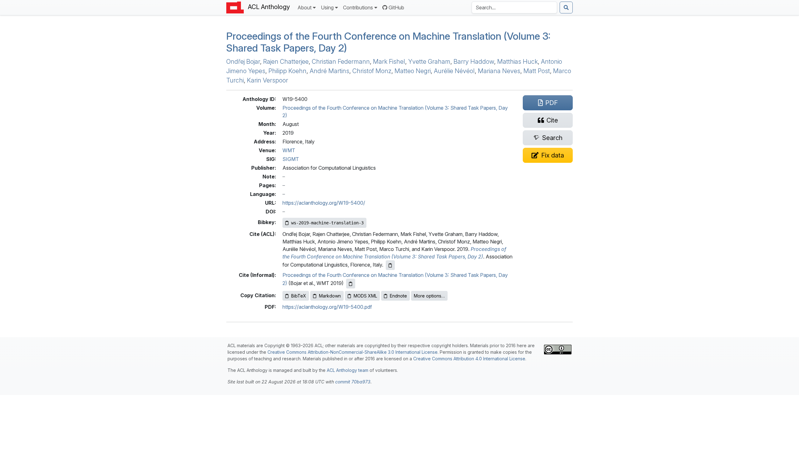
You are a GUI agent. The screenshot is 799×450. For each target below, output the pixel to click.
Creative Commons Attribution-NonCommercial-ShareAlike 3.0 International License (352, 352)
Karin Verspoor (267, 80)
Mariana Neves (499, 71)
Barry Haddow (473, 61)
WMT (288, 150)
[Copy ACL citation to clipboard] (390, 265)
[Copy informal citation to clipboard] (350, 283)
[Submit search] (566, 7)
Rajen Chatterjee (286, 61)
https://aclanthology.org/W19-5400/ (323, 203)
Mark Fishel (389, 61)
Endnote (398, 295)
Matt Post (536, 71)
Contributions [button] (358, 7)
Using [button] (327, 7)
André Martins (329, 71)
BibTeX (298, 295)
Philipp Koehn (287, 71)
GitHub (396, 7)
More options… (429, 295)
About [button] (304, 7)
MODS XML (365, 295)
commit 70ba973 (352, 381)
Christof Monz (371, 71)
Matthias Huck (517, 61)
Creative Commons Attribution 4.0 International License (469, 358)
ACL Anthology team (347, 370)
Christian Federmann (341, 61)
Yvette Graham (429, 61)
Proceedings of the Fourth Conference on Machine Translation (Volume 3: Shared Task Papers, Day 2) (388, 42)
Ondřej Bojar (243, 61)
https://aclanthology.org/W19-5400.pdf (327, 307)
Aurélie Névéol (454, 71)
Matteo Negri (413, 71)
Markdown (330, 295)
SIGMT (290, 159)
